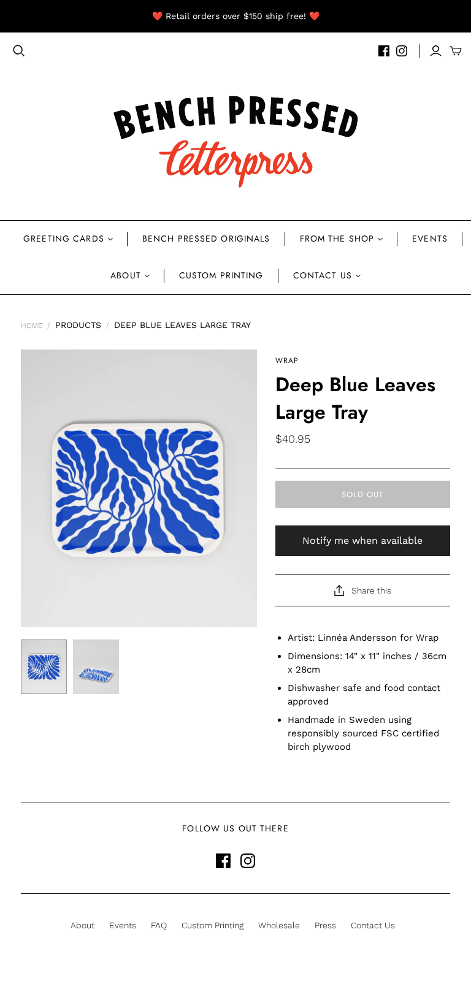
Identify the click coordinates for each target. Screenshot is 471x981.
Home (31, 325)
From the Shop (337, 238)
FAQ (159, 925)
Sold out (362, 494)
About (125, 275)
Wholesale (279, 925)
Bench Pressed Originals (206, 238)
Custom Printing (221, 275)
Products (78, 325)
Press (325, 925)
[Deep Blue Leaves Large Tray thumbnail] (44, 666)
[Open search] (19, 51)
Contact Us (322, 275)
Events (430, 238)
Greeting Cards (63, 238)
